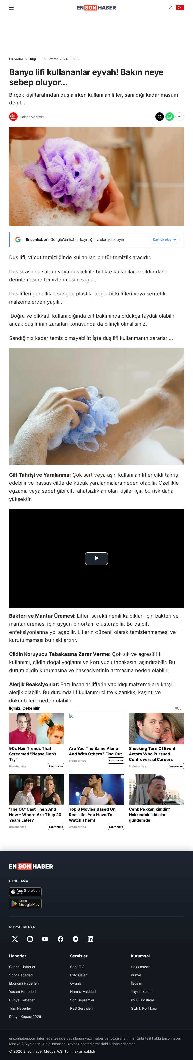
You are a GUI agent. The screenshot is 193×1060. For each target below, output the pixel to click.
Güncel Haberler (22, 967)
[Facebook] (60, 939)
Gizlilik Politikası (144, 1008)
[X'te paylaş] (159, 116)
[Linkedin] (90, 939)
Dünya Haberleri (22, 1000)
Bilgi (32, 59)
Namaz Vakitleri (83, 991)
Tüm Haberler (20, 1008)
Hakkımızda (140, 967)
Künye (136, 975)
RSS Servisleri (81, 1008)
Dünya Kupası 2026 (25, 1016)
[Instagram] (30, 939)
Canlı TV (77, 967)
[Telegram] (75, 939)
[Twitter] (15, 939)
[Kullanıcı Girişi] (171, 7)
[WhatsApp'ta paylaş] (169, 116)
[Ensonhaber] (96, 7)
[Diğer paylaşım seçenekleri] (179, 116)
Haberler (16, 59)
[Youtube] (45, 939)
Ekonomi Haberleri (24, 983)
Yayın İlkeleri (141, 991)
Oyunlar (76, 983)
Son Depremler (82, 1000)
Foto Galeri (78, 975)
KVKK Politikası (143, 1000)
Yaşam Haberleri (22, 991)
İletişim (136, 983)
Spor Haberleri (21, 975)
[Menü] (11, 7)
